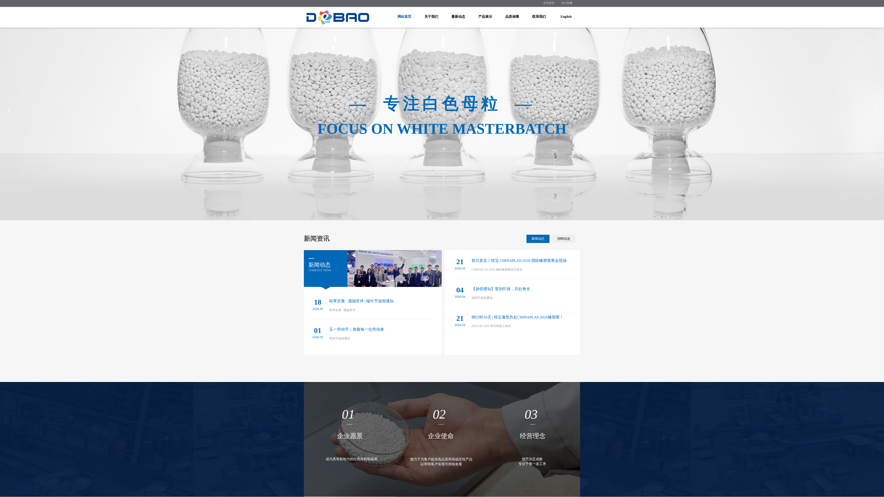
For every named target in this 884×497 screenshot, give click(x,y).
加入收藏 (566, 3)
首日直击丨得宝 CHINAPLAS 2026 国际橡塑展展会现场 (519, 260)
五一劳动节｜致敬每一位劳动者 (356, 329)
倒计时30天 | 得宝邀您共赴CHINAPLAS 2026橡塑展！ (517, 317)
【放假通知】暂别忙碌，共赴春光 (500, 289)
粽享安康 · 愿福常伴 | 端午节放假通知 (361, 301)
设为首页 (548, 3)
